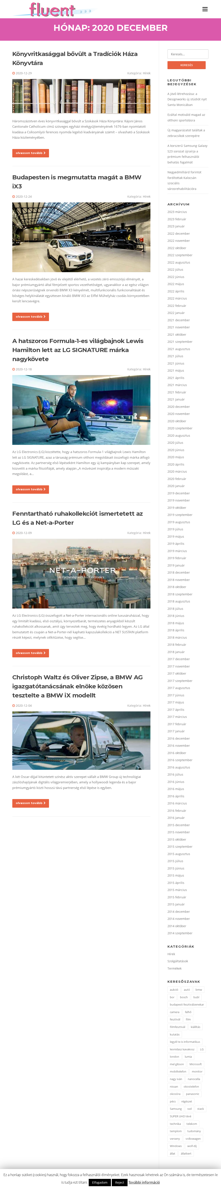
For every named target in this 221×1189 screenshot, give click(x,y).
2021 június (175, 363)
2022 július (175, 269)
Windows (176, 1146)
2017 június (175, 695)
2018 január (176, 652)
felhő (188, 1012)
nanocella (194, 1079)
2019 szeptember (180, 515)
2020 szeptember (180, 428)
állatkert (186, 1153)
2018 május (175, 623)
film (188, 1019)
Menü (205, 9)
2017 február (176, 724)
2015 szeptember (180, 846)
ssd (189, 1109)
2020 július (175, 443)
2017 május (175, 702)
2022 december (178, 233)
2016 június (175, 782)
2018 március (177, 637)
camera (174, 1012)
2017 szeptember (180, 681)
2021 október (176, 334)
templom (176, 1131)
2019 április (175, 544)
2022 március (177, 298)
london (174, 1057)
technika (175, 1124)
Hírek (146, 73)
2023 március (177, 212)
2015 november (178, 832)
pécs (173, 1101)
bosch (184, 997)
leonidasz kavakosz (182, 1049)
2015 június (175, 868)
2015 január (176, 904)
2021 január (176, 399)
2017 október (176, 673)
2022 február (176, 306)
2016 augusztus (178, 767)
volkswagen (193, 1139)
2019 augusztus (178, 522)
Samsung (176, 1109)
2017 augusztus (178, 688)
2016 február (176, 811)
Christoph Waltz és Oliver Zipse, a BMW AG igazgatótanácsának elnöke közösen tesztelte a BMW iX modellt (77, 686)
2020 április (175, 464)
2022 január (176, 313)
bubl (196, 997)
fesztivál (175, 1019)
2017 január (176, 731)
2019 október (176, 508)
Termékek (174, 968)
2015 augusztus (178, 854)
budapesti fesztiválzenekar (187, 1004)
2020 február (176, 479)
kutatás (175, 1034)
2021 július (175, 356)
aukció (174, 990)
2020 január (176, 486)
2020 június (175, 450)
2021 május (175, 370)
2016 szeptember (180, 760)
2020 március (177, 471)
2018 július (175, 609)
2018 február (176, 645)
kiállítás (195, 1027)
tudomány (194, 1131)
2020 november (178, 414)
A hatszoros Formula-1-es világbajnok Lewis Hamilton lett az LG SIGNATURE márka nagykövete (78, 350)
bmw (199, 990)
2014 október (176, 926)
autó (187, 990)
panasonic (192, 1094)
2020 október (176, 421)
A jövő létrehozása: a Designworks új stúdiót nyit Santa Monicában (187, 99)
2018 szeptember (180, 594)
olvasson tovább (29, 153)
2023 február (176, 219)
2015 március (177, 890)
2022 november (178, 241)
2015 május (175, 875)
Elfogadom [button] (99, 1182)
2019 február (176, 558)
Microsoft (195, 1064)
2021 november (178, 327)
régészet (186, 1101)
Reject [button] (119, 1182)
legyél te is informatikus (185, 1042)
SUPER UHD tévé (180, 1116)
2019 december (178, 493)
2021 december (178, 320)
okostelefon (191, 1086)
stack (200, 1109)
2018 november (178, 580)
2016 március (177, 803)
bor (172, 997)
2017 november (178, 666)
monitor (197, 1071)
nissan (174, 1086)
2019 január (176, 565)
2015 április (175, 883)
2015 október (176, 839)
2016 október (176, 753)
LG (202, 1049)
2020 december (178, 407)
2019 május (175, 536)
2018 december (178, 572)
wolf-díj (192, 1146)
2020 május (175, 457)
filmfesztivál (177, 1027)
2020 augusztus (178, 435)
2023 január (176, 226)
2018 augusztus (178, 601)
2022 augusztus (178, 262)
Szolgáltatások (177, 961)
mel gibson (177, 1064)
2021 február (176, 392)
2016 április (175, 796)
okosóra (175, 1094)
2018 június (175, 616)
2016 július (175, 774)
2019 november (178, 500)
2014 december (178, 912)
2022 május (175, 284)
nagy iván (176, 1079)
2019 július (175, 529)
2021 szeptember (180, 342)
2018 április (175, 630)
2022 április (175, 291)
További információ (144, 1182)
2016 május (175, 789)
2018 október (176, 587)
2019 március (177, 551)
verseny (175, 1139)
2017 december (178, 659)
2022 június (175, 277)
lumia (188, 1057)
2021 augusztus (178, 349)
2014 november (178, 919)
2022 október (176, 248)
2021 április (175, 378)
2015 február (176, 897)
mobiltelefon (178, 1071)
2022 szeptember (180, 255)
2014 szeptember (180, 933)
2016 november (178, 746)
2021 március (177, 385)
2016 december (178, 738)
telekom (191, 1124)
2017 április (175, 710)
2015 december (178, 825)
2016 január (176, 818)
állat (172, 1153)
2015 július (175, 861)
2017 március (177, 717)
